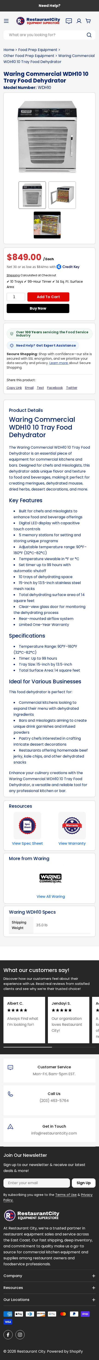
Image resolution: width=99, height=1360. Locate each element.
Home (8, 49)
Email (29, 387)
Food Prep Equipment (37, 49)
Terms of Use (66, 1194)
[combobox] (49, 35)
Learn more (59, 363)
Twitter (71, 387)
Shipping (13, 275)
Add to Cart (48, 296)
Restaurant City (31, 1351)
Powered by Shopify (65, 1351)
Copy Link (14, 387)
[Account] (79, 21)
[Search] (89, 35)
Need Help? (49, 5)
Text (40, 387)
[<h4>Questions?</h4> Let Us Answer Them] (69, 21)
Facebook (55, 387)
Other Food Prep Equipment (28, 55)
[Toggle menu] (6, 21)
